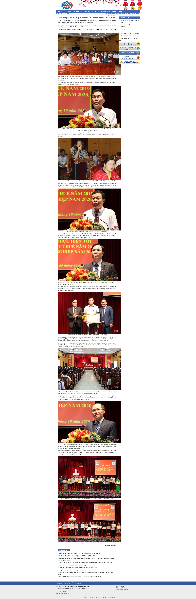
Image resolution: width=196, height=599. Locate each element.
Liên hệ (79, 583)
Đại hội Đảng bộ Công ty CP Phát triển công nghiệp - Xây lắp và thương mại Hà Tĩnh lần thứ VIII (85, 562)
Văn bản (74, 583)
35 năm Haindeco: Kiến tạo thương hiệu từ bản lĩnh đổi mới (77, 556)
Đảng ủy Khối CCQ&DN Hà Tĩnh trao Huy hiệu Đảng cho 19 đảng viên (79, 567)
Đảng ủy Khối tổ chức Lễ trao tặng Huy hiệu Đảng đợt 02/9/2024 (78, 570)
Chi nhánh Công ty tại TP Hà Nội (128, 35)
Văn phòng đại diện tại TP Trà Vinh (129, 38)
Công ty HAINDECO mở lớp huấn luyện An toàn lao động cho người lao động (81, 576)
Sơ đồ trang (67, 583)
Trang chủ (59, 583)
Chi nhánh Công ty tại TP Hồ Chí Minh (130, 33)
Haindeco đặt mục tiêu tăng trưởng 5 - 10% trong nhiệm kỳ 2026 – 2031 (80, 553)
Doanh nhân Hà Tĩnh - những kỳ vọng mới (72, 565)
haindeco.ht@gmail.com (64, 593)
